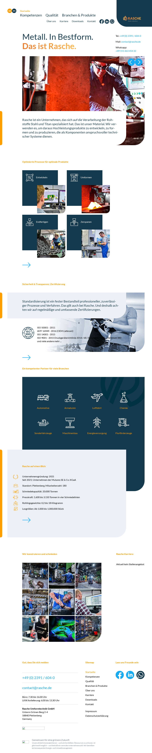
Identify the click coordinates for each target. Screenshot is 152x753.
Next (138, 62)
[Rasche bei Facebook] (101, 22)
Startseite (25, 10)
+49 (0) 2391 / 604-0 (130, 35)
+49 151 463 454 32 (126, 50)
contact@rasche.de (131, 41)
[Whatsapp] (112, 22)
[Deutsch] (9, 12)
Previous (131, 62)
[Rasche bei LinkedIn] (107, 22)
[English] (14, 12)
